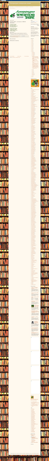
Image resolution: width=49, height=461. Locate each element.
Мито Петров (32, 234)
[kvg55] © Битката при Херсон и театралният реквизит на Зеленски (35, 438)
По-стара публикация (26, 56)
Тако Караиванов (33, 188)
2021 (32, 44)
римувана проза (33, 274)
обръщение (32, 192)
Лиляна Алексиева (33, 227)
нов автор (32, 169)
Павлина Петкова (33, 237)
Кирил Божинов (33, 180)
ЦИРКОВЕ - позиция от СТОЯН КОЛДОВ (35, 58)
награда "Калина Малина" (34, 268)
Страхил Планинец (33, 187)
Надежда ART (33, 441)
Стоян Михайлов (33, 165)
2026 (32, 39)
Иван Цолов (32, 220)
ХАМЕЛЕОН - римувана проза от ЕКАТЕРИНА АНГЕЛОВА (35, 65)
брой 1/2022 (32, 190)
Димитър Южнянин (33, 160)
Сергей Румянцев (33, 122)
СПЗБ (32, 246)
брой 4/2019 (32, 152)
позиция (32, 117)
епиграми (32, 94)
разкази (32, 130)
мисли (32, 267)
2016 (32, 48)
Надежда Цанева (33, 108)
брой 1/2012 (32, 255)
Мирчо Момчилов (33, 183)
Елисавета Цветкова (33, 177)
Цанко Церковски (33, 149)
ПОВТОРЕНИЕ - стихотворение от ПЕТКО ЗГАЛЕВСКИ (34, 332)
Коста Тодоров (32, 224)
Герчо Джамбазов (33, 211)
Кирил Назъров (33, 93)
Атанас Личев (32, 409)
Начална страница (11, 6)
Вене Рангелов (32, 208)
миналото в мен (33, 266)
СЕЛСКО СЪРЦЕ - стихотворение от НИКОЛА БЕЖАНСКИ (35, 66)
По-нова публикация (12, 56)
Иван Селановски (33, 98)
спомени (32, 278)
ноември (33, 53)
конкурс (32, 265)
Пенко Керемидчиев (33, 104)
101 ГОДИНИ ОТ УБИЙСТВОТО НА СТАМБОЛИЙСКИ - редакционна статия (36, 322)
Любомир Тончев (33, 229)
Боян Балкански (33, 173)
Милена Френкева (33, 182)
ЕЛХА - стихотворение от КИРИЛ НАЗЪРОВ (34, 293)
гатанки (32, 259)
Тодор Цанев (32, 132)
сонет (32, 276)
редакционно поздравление (34, 273)
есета (31, 263)
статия (32, 92)
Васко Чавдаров (33, 206)
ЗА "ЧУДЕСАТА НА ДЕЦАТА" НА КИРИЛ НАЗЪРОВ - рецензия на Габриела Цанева (36, 306)
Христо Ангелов (33, 133)
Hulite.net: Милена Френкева (35, 442)
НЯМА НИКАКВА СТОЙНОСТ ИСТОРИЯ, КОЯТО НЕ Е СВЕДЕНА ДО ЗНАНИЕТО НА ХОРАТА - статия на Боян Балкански (35, 312)
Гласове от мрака (33, 175)
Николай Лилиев (33, 235)
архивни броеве (31, 6)
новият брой (27, 6)
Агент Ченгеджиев (33, 198)
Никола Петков (32, 109)
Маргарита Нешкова (33, 100)
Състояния (32, 249)
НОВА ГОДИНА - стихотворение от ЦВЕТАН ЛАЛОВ (35, 301)
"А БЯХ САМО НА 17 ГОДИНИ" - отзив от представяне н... (35, 63)
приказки (32, 171)
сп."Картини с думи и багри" (34, 277)
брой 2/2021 (32, 128)
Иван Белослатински (33, 161)
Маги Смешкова (33, 230)
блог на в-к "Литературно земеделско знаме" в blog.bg (35, 403)
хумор (32, 283)
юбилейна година (33, 284)
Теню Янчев (32, 250)
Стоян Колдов (32, 429)
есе (31, 124)
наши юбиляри (32, 129)
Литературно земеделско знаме (20, 3)
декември (33, 52)
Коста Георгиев (32, 223)
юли (32, 69)
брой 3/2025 (32, 135)
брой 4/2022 (32, 116)
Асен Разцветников (33, 202)
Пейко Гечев (32, 238)
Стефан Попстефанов (33, 186)
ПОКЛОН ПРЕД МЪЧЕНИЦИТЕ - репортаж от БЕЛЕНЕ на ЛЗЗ (34, 328)
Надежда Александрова (33, 184)
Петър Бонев (32, 427)
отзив (32, 269)
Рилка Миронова (33, 245)
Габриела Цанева (33, 434)
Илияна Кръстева (33, 178)
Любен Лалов (32, 228)
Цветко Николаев (33, 253)
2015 (32, 49)
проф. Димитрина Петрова (34, 272)
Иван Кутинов (32, 219)
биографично (32, 139)
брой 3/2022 (32, 105)
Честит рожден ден (33, 134)
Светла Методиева (33, 247)
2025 (32, 40)
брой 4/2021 (32, 136)
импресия (32, 137)
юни (32, 70)
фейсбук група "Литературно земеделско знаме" (34, 281)
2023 (32, 42)
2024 (32, 41)
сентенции (32, 195)
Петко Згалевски (33, 424)
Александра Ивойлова (33, 200)
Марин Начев (32, 181)
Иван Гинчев (32, 218)
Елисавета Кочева (33, 216)
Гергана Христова (33, 210)
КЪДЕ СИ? (33, 435)
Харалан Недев (32, 110)
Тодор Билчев (32, 251)
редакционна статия (33, 118)
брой (31, 254)
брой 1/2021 (32, 140)
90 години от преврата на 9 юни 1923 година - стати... (35, 68)
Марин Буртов (32, 233)
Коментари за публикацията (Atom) (16, 57)
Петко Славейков (33, 243)
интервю (32, 264)
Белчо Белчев (32, 204)
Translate (35, 22)
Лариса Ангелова (33, 226)
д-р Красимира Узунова (33, 260)
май (32, 71)
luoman (32, 453)
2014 (32, 50)
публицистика (32, 194)
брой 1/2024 (32, 141)
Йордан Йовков (33, 163)
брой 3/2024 (32, 258)
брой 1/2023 (32, 151)
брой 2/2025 (32, 101)
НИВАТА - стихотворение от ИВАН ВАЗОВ (35, 297)
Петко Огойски (32, 114)
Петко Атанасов (33, 241)
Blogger (38, 453)
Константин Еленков (33, 222)
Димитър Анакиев (33, 144)
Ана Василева (32, 125)
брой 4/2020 (32, 153)
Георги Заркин (32, 142)
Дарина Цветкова (33, 138)
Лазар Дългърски (33, 225)
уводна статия (32, 157)
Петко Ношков (32, 147)
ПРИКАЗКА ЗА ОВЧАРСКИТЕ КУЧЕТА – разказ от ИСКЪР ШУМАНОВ (34, 288)
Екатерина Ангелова (33, 215)
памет (32, 95)
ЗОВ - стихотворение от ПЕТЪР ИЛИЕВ (35, 62)
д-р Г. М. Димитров (33, 167)
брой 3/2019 (32, 257)
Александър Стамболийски (34, 97)
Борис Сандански (33, 159)
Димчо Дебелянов (33, 176)
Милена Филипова (33, 113)
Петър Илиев (32, 121)
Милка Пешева (32, 120)
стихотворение (32, 91)
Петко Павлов (32, 242)
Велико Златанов (33, 207)
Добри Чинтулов (33, 214)
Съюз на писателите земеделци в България (34, 405)
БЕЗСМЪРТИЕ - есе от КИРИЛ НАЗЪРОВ (34, 317)
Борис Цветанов (33, 172)
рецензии (32, 102)
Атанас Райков (32, 203)
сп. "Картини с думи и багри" (34, 404)
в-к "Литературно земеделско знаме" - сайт (19, 6)
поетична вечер (33, 271)
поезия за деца (32, 270)
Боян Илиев (32, 126)
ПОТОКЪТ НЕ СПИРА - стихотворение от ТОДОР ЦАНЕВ (35, 60)
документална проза (33, 262)
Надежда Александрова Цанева (34, 185)
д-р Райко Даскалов (33, 168)
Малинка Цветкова (33, 231)
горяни (32, 191)
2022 (32, 43)
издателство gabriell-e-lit (33, 106)
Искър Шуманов (33, 145)
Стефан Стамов (32, 148)
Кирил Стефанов (33, 221)
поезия (32, 90)
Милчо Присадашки (33, 164)
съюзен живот (32, 196)
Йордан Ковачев (33, 179)
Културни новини (33, 440)
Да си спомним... (33, 143)
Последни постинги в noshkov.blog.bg (34, 437)
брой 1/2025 (32, 96)
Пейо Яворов (32, 239)
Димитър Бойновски (33, 212)
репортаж (32, 156)
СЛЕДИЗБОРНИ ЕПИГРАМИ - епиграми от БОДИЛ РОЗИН (35, 57)
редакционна (32, 155)
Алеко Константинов (33, 199)
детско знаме (32, 261)
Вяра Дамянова (32, 112)
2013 (32, 51)
